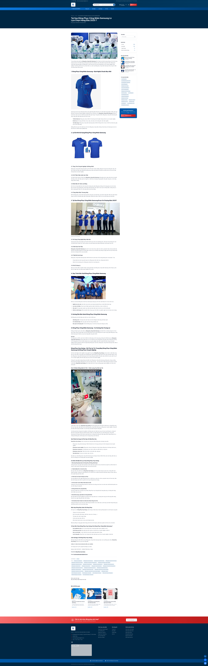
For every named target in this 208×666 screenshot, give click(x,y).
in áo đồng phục (130, 92)
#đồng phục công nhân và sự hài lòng (77, 571)
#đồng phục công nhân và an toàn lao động (101, 569)
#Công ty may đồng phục (78, 560)
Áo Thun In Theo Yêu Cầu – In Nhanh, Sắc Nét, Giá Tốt (130, 70)
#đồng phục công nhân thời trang (102, 567)
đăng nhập (77, 579)
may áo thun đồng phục (125, 87)
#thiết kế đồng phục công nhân (76, 574)
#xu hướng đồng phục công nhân (88, 574)
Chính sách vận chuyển (130, 629)
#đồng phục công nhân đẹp (87, 564)
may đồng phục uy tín (131, 103)
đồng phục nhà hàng (125, 98)
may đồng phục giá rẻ (125, 94)
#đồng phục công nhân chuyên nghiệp (104, 562)
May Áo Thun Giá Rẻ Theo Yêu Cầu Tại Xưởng (129, 58)
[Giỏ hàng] (128, 5)
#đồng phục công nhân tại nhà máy (77, 567)
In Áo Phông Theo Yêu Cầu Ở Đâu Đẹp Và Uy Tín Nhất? (130, 66)
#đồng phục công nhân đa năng (76, 564)
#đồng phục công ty (105, 571)
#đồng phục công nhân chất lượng (111, 560)
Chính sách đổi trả (129, 632)
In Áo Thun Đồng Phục (125, 89)
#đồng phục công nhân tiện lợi (76, 569)
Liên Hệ (112, 8)
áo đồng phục (124, 103)
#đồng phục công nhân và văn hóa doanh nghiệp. (92, 571)
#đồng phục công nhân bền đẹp (99, 560)
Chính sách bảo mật (129, 637)
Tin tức (76, 15)
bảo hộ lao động (124, 92)
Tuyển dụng (114, 632)
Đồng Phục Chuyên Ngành (103, 629)
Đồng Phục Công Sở (101, 632)
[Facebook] (72, 642)
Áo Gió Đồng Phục (101, 630)
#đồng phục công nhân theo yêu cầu (89, 567)
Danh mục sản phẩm (76, 8)
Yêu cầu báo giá (128, 115)
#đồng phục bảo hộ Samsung (88, 560)
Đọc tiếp (73, 607)
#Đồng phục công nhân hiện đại (109, 564)
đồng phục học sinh (125, 101)
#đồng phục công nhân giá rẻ (97, 564)
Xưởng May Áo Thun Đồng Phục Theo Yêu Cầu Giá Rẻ (130, 62)
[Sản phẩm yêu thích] (126, 5)
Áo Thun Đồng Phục (101, 635)
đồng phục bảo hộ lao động (126, 91)
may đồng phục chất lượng (126, 82)
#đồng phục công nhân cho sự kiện (77, 562)
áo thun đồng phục (124, 84)
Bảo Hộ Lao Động (101, 637)
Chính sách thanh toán (129, 630)
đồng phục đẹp (131, 101)
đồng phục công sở (132, 99)
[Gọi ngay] (205, 656)
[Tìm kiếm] (114, 5)
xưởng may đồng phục (125, 96)
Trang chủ (87, 8)
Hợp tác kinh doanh (129, 635)
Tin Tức (106, 8)
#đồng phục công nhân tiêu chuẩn (88, 569)
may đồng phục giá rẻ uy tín (126, 80)
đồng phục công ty (124, 99)
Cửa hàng (100, 8)
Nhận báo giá (133, 4)
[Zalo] (205, 659)
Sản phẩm (113, 630)
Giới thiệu (93, 8)
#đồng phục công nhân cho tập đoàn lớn (90, 562)
